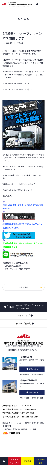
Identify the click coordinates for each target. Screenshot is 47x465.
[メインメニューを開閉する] (43, 3)
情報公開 (7, 426)
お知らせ (20, 43)
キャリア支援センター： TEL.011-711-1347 (20, 416)
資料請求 (27, 461)
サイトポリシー (17, 423)
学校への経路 (24, 374)
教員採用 (28, 423)
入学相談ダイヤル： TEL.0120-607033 (17, 405)
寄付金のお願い (38, 423)
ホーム (4, 307)
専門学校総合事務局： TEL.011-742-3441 (19, 409)
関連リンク (6, 423)
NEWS (11, 307)
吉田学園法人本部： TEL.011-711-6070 (18, 413)
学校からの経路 (37, 374)
